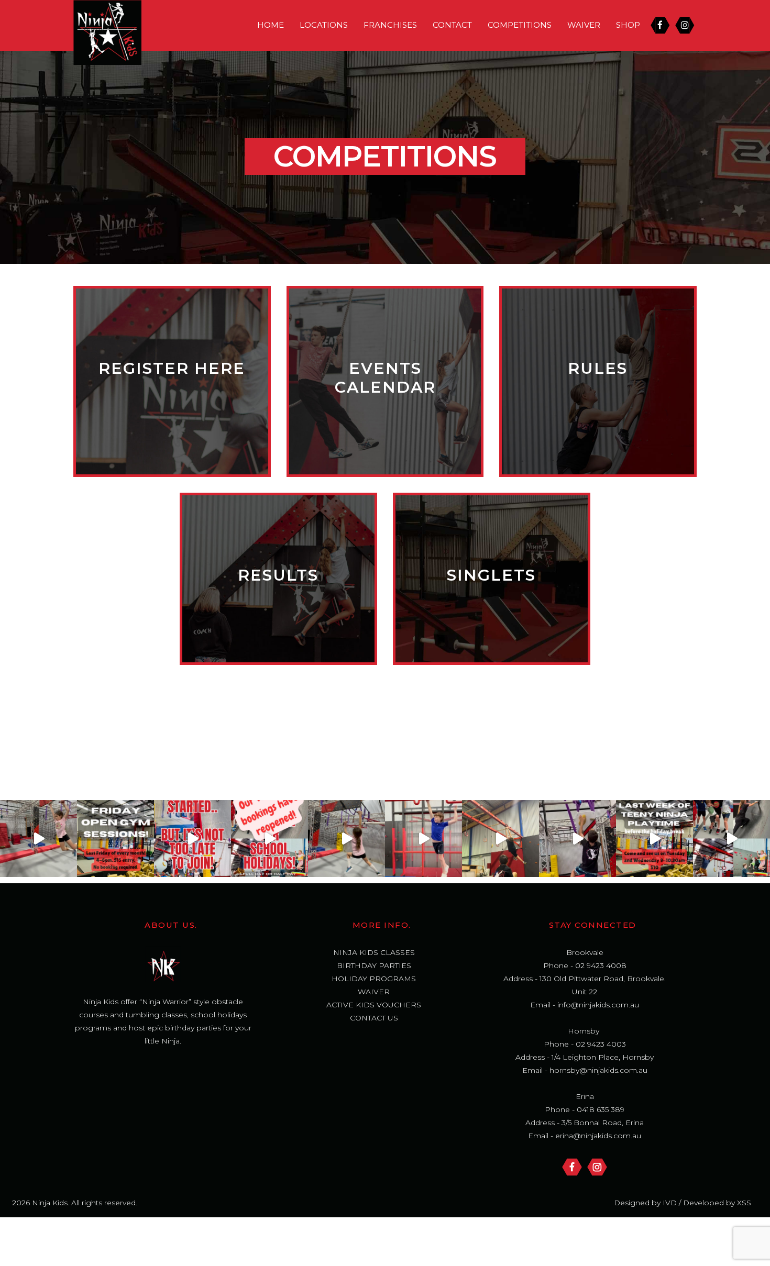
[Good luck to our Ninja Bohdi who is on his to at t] (577, 838)
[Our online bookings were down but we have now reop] (269, 838)
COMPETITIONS (520, 25)
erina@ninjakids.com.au (598, 1135)
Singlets (491, 571)
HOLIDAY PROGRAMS (374, 978)
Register (172, 373)
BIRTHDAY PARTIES (374, 965)
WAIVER (583, 25)
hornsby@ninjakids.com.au (598, 1070)
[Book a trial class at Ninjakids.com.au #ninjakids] (192, 838)
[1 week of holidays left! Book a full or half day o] (346, 838)
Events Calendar (385, 373)
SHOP (628, 25)
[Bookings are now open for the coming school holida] (731, 838)
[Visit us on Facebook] (572, 1166)
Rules (598, 373)
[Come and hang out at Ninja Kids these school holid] (423, 838)
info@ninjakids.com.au (598, 1004)
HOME (270, 25)
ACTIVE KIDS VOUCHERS (373, 1004)
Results (278, 571)
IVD (669, 1202)
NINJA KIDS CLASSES (374, 952)
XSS (744, 1202)
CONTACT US (374, 1018)
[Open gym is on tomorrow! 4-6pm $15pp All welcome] (115, 838)
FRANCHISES (390, 25)
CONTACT (452, 25)
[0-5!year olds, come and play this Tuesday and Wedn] (654, 838)
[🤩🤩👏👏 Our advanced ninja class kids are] (500, 838)
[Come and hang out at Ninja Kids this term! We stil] (38, 838)
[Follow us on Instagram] (597, 1166)
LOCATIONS (324, 25)
